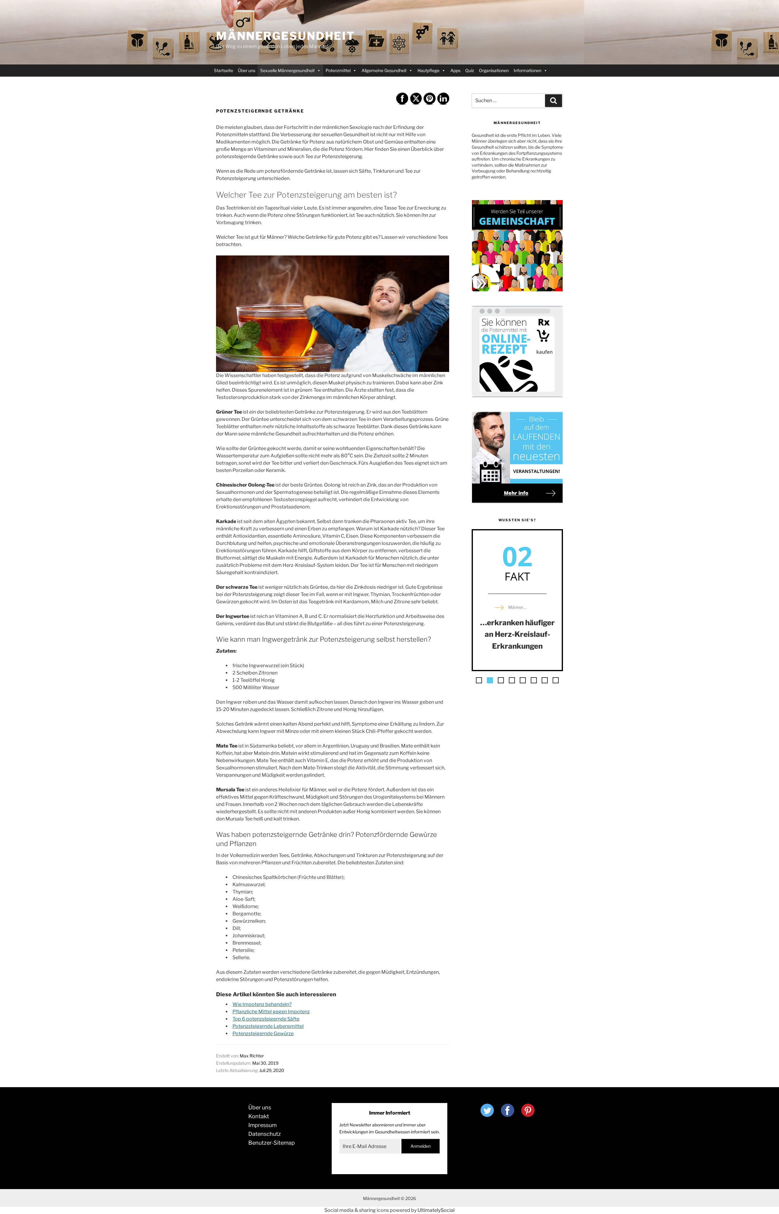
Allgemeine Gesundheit (384, 70)
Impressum (262, 1125)
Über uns (246, 70)
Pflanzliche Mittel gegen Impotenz (271, 1012)
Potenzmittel (338, 70)
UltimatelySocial (436, 1210)
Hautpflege (428, 70)
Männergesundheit (285, 36)
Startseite (223, 70)
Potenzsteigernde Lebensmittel (268, 1026)
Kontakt (258, 1116)
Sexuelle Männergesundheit (287, 70)
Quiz (469, 70)
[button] (479, 680)
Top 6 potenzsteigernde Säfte (265, 1019)
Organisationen (494, 70)
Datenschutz (264, 1134)
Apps (455, 70)
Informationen (527, 70)
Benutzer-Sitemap (271, 1142)
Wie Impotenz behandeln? (262, 1004)
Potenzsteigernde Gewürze (263, 1033)
